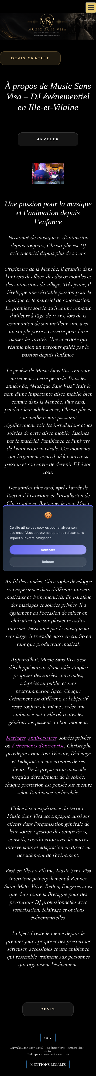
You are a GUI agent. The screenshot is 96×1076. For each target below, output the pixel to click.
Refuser (48, 562)
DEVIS (48, 1009)
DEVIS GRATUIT (30, 58)
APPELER (48, 139)
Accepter (48, 550)
